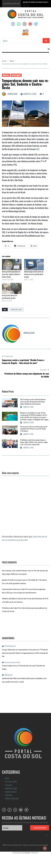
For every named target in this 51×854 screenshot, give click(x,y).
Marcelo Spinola (11, 662)
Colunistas (8, 795)
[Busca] (21, 40)
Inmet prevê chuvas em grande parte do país (9, 296)
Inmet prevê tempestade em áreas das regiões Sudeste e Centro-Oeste (11, 274)
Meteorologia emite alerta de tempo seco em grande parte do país (33, 274)
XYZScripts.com (34, 853)
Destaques (16, 75)
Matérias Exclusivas (12, 798)
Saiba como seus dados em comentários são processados (24, 538)
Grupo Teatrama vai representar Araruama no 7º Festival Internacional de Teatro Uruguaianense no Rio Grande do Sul (25, 652)
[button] (48, 49)
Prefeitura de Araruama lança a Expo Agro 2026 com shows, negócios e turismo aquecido (34, 442)
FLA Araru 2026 (11, 781)
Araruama (8, 785)
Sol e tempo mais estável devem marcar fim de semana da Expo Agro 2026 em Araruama (33, 401)
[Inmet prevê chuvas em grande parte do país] (12, 288)
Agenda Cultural (10, 791)
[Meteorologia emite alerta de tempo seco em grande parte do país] (34, 264)
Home (4, 61)
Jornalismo (12, 93)
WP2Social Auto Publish (18, 853)
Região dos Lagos (16, 309)
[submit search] (46, 40)
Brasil (12, 61)
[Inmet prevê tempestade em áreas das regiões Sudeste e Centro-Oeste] (12, 264)
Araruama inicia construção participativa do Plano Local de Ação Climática (34, 428)
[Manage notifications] (45, 848)
